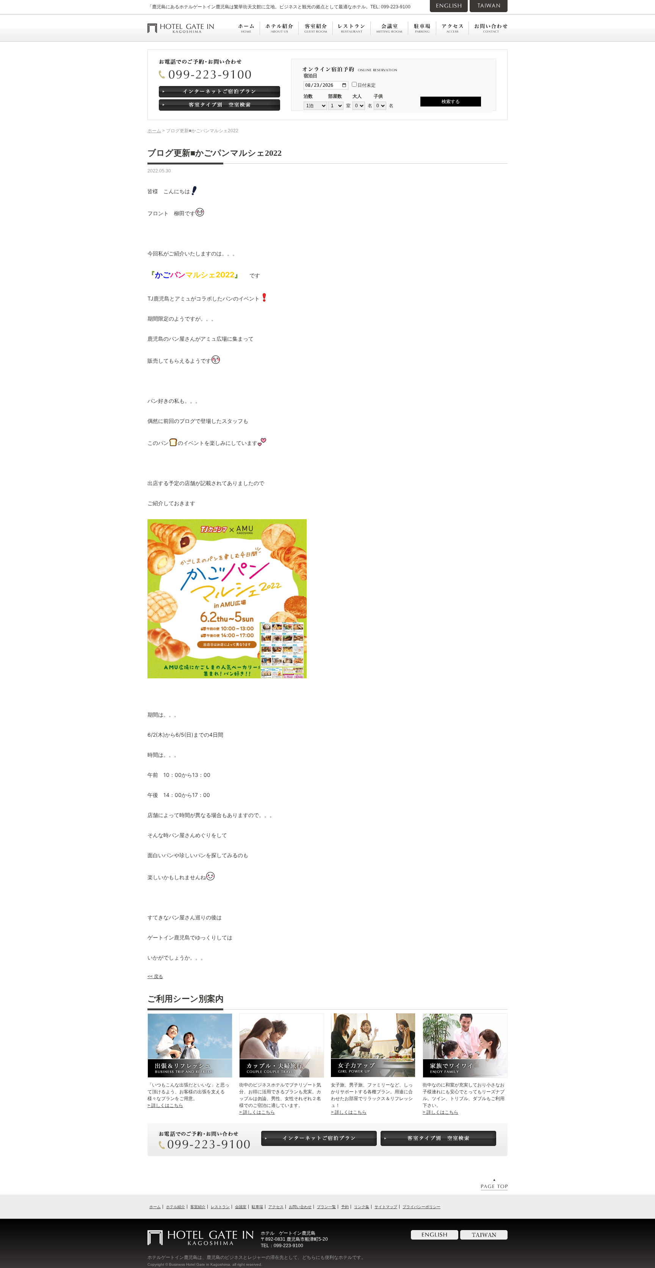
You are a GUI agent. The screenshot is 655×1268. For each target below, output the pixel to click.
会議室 (240, 1207)
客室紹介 (197, 1207)
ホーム (154, 130)
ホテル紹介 (175, 1207)
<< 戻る (155, 976)
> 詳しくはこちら (165, 1105)
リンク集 (361, 1207)
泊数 (308, 96)
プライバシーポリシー (421, 1207)
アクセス (276, 1207)
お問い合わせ (300, 1207)
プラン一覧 (326, 1207)
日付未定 (366, 85)
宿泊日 (310, 75)
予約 (345, 1207)
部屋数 (335, 96)
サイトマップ (386, 1207)
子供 (378, 96)
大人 (357, 96)
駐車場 (257, 1207)
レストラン (220, 1207)
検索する (451, 101)
